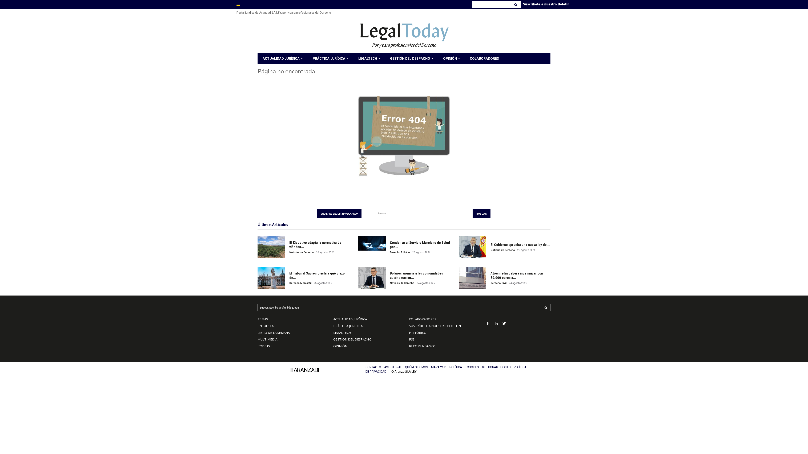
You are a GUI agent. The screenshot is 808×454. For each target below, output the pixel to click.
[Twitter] (504, 324)
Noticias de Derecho (301, 252)
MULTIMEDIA (267, 339)
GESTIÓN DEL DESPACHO (352, 339)
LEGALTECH (342, 332)
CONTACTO (373, 367)
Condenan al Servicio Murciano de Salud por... (420, 244)
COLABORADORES (422, 319)
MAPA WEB (438, 367)
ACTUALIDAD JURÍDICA (350, 319)
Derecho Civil (498, 283)
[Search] (516, 4)
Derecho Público (400, 252)
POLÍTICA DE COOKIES (464, 367)
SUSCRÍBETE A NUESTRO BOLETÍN (435, 326)
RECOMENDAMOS (422, 346)
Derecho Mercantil (300, 283)
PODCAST (265, 346)
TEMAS (263, 319)
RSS (412, 339)
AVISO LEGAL (393, 367)
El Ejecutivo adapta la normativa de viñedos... (315, 244)
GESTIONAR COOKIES (496, 367)
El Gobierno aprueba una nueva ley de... (520, 245)
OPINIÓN (340, 346)
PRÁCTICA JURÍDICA (348, 326)
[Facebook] (488, 324)
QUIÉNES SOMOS (416, 367)
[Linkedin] (496, 324)
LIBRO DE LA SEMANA (274, 332)
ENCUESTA (266, 326)
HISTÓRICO (418, 332)
